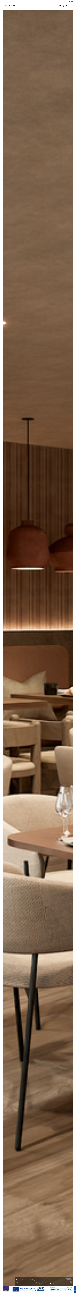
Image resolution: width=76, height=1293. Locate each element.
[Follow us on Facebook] (60, 5)
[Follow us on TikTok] (66, 5)
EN (69, 2)
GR (72, 2)
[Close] (70, 1280)
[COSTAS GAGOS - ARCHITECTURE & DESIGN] (38, 648)
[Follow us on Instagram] (63, 5)
